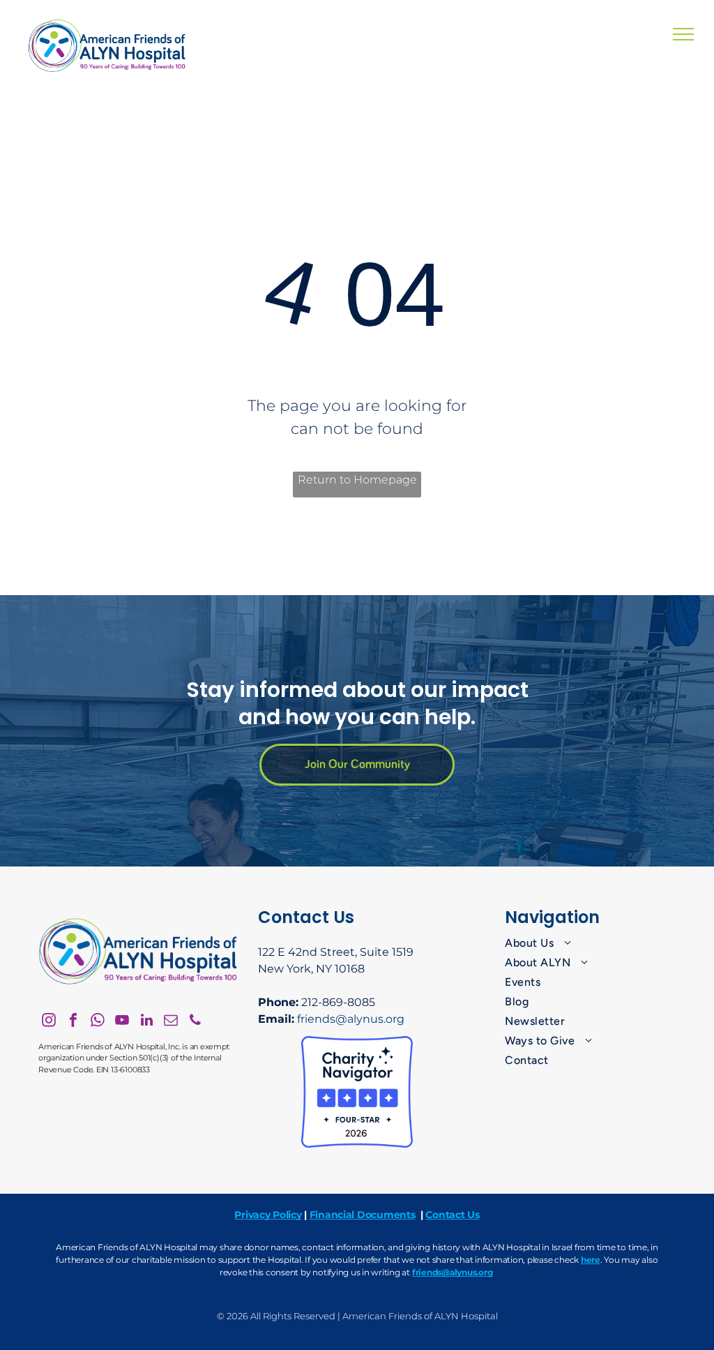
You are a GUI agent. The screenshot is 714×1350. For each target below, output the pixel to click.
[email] (170, 1022)
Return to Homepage (357, 479)
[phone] (195, 1022)
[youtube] (122, 1022)
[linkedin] (146, 1022)
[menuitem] (590, 943)
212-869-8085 (338, 1002)
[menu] (683, 34)
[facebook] (73, 1022)
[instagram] (48, 1022)
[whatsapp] (97, 1022)
